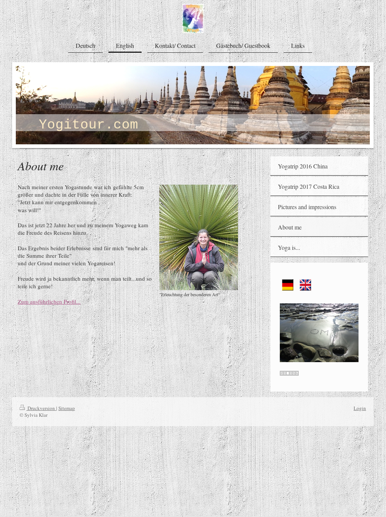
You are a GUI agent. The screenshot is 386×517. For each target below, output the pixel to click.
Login (360, 408)
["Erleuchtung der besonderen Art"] (198, 237)
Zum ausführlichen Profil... (49, 301)
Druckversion (41, 408)
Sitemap (66, 408)
